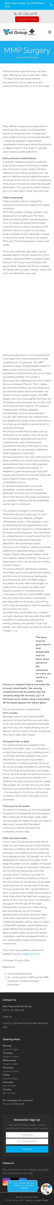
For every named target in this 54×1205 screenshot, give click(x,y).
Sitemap (19, 1197)
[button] (51, 5)
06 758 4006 (27, 14)
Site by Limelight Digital (37, 1200)
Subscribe (27, 1149)
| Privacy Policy (31, 1197)
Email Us (7, 1016)
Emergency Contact (27, 19)
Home (19, 57)
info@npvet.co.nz (30, 954)
